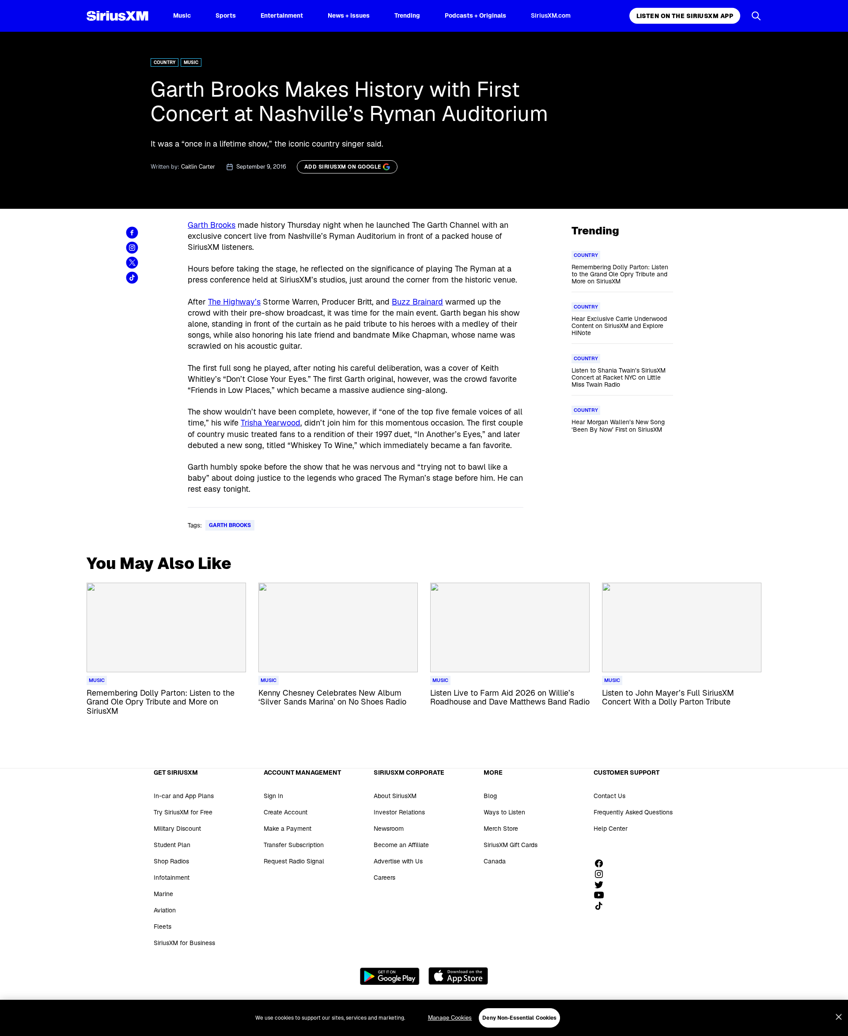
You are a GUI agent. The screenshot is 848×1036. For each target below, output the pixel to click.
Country (164, 62)
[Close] (839, 1017)
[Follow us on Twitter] (602, 884)
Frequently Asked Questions (633, 812)
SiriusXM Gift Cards (511, 845)
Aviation (165, 910)
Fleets (162, 927)
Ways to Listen (504, 812)
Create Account (285, 812)
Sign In (273, 796)
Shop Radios (171, 861)
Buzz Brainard (417, 302)
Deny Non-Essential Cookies (519, 1017)
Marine (163, 894)
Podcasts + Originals (475, 15)
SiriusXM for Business (184, 943)
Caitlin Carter (198, 166)
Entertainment (282, 15)
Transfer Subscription (294, 845)
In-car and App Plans (184, 796)
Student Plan (172, 845)
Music (182, 15)
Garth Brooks (211, 225)
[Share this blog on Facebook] (132, 232)
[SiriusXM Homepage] (117, 16)
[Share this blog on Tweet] (132, 262)
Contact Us (609, 796)
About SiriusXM (395, 796)
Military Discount (177, 829)
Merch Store (501, 829)
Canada (495, 861)
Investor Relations (399, 812)
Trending (407, 15)
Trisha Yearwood (270, 423)
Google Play (390, 976)
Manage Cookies (450, 1017)
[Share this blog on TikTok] (132, 277)
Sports (226, 15)
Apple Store (458, 976)
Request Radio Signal (294, 861)
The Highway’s (234, 302)
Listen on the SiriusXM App (684, 16)
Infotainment (171, 878)
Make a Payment (287, 829)
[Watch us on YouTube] (602, 895)
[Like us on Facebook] (602, 863)
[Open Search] (756, 16)
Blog (490, 796)
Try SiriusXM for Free (183, 812)
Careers (384, 878)
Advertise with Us (398, 861)
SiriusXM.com (551, 15)
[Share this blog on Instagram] (132, 247)
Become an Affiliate (401, 845)
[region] (424, 1018)
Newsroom (389, 829)
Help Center (611, 829)
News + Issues (349, 15)
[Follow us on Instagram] (602, 874)
